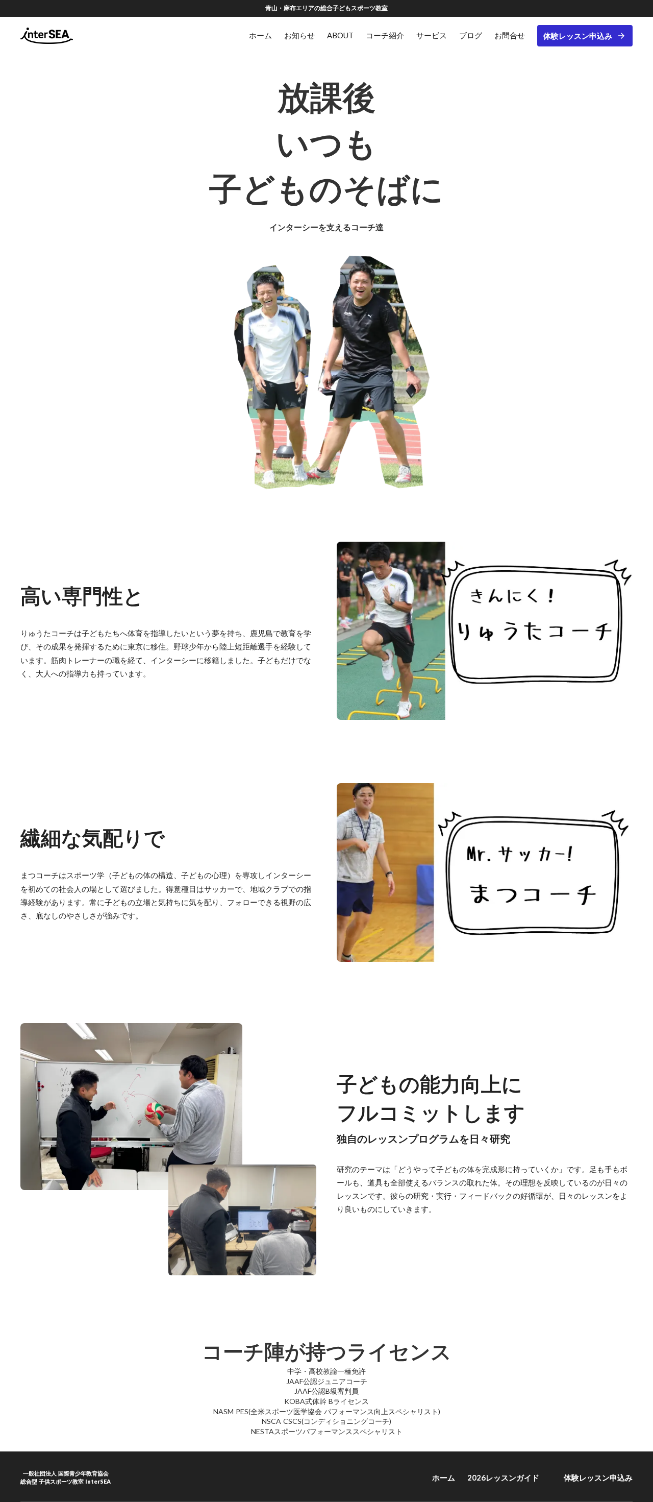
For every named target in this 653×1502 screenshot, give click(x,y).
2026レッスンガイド (503, 1477)
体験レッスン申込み (577, 35)
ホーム (443, 1477)
